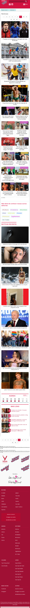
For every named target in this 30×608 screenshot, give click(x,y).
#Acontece (23, 210)
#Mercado (11, 213)
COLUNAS (3, 560)
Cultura (3, 532)
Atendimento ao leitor (11, 520)
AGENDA (18, 396)
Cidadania (3, 504)
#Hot (26, 138)
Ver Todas (5, 220)
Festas (2, 537)
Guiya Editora (18, 563)
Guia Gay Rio (18, 579)
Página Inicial (4, 10)
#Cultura (11, 122)
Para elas (17, 495)
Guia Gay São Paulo (19, 565)
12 (11, 19)
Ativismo (3, 529)
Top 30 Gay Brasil (5, 563)
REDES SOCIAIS (4, 585)
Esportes (3, 509)
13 (13, 19)
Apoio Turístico (18, 506)
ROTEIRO (3, 490)
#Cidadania (10, 108)
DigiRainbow (15, 216)
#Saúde (19, 213)
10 (23, 16)
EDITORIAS (17, 526)
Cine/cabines (4, 506)
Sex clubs (17, 504)
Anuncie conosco (11, 514)
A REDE (17, 560)
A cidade (3, 493)
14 (16, 19)
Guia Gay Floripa (19, 577)
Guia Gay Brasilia (19, 568)
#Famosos (24, 108)
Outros (3, 540)
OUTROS (17, 585)
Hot (2, 534)
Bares (2, 498)
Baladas (3, 495)
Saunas (17, 501)
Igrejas (17, 493)
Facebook (3, 588)
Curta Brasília (4, 565)
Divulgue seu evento (11, 517)
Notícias (12, 10)
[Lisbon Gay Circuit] (15, 477)
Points (16, 498)
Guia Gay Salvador (19, 571)
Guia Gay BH (18, 574)
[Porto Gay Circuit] (15, 482)
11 (26, 16)
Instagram (3, 591)
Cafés (2, 501)
